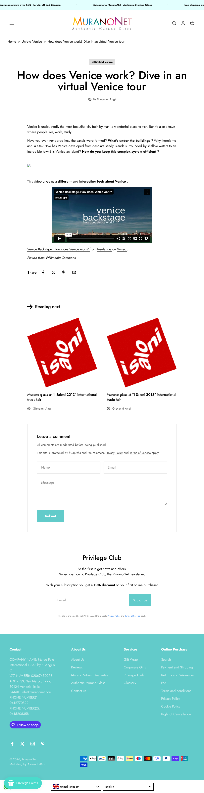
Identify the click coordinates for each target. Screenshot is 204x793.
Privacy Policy (114, 453)
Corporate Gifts (135, 667)
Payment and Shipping (177, 667)
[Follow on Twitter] (22, 744)
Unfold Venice (32, 41)
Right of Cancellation (176, 714)
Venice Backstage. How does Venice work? (58, 249)
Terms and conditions (176, 690)
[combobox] (76, 787)
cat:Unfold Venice (102, 62)
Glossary (130, 682)
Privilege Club (134, 675)
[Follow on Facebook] (12, 744)
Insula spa (104, 249)
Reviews (77, 667)
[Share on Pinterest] (64, 272)
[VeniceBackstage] (102, 166)
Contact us (78, 690)
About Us (77, 659)
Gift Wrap (131, 659)
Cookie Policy (170, 706)
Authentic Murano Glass (88, 682)
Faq (163, 682)
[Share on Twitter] (53, 272)
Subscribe (140, 600)
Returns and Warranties (177, 675)
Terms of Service (140, 453)
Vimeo (122, 249)
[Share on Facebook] (43, 272)
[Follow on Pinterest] (42, 744)
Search (166, 659)
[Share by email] (74, 272)
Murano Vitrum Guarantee (89, 675)
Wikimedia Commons (61, 257)
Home (12, 41)
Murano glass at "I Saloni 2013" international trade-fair (62, 397)
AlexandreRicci (36, 764)
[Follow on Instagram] (32, 744)
